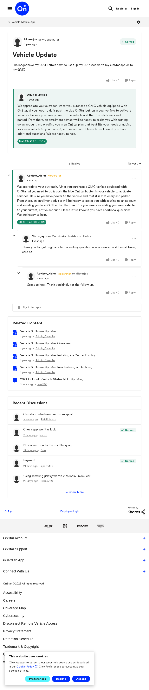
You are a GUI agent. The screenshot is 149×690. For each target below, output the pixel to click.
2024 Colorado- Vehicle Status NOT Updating (51, 379)
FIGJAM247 (48, 419)
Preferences (37, 678)
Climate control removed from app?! (48, 414)
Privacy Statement (17, 631)
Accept (81, 678)
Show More (76, 491)
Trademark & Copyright (21, 646)
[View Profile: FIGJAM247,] (16, 417)
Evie (43, 450)
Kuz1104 (42, 384)
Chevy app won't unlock (39, 429)
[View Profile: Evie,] (16, 448)
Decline (61, 678)
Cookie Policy (25, 666)
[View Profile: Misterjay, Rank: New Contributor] (17, 42)
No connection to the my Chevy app (48, 445)
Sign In (135, 8)
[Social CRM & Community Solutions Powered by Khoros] (136, 511)
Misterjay (30, 39)
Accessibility (12, 593)
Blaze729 (47, 480)
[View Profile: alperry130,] (16, 463)
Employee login (69, 511)
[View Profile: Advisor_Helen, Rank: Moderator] (21, 178)
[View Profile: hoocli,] (16, 432)
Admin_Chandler (45, 336)
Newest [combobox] (134, 164)
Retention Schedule (18, 639)
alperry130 (47, 466)
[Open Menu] (138, 22)
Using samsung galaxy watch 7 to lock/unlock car (56, 476)
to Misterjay (80, 273)
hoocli (43, 435)
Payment (29, 460)
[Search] (110, 8)
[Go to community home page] (22, 9)
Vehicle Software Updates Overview (45, 343)
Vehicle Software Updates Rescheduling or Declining (56, 367)
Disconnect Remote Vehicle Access (30, 623)
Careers (9, 600)
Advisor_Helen (37, 94)
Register (121, 8)
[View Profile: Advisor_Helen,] (21, 97)
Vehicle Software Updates (38, 331)
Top (10, 511)
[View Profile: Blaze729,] (16, 479)
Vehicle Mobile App (24, 21)
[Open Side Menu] (10, 8)
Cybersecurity (13, 616)
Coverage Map (14, 608)
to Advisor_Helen (79, 236)
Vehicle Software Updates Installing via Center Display (57, 355)
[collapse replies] (9, 175)
